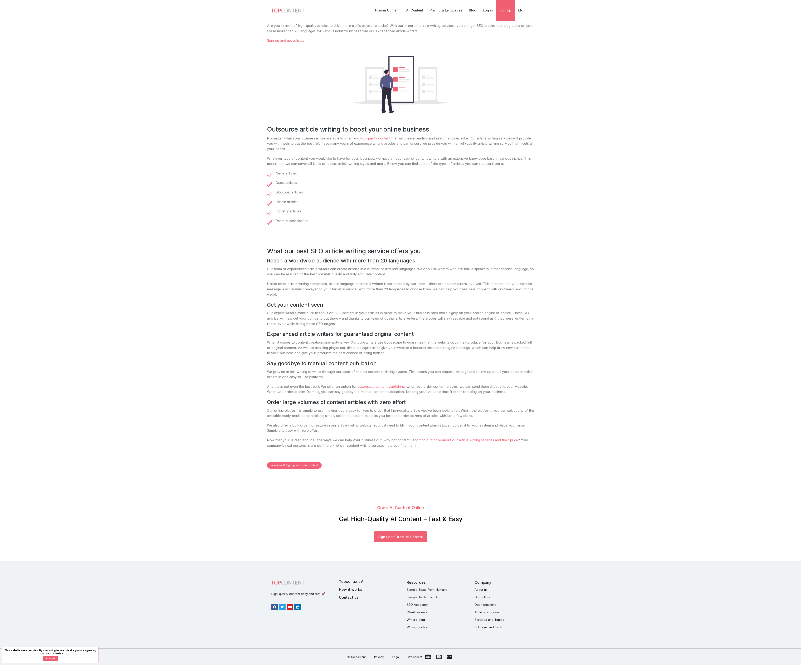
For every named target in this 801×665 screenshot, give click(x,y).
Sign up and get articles (285, 40)
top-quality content (375, 138)
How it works (350, 589)
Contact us (349, 597)
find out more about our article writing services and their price (468, 440)
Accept (50, 658)
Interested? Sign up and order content (294, 465)
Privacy (379, 657)
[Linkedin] (297, 607)
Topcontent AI (351, 581)
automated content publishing (381, 386)
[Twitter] (282, 607)
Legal (395, 657)
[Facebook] (274, 607)
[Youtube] (290, 607)
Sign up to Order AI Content (400, 537)
